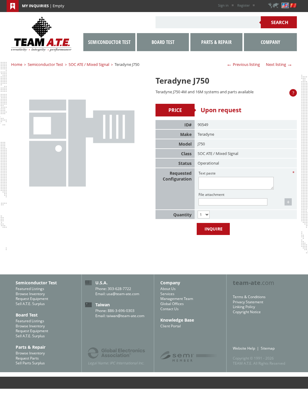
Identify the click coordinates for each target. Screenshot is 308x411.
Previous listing (243, 64)
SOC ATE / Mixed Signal (89, 64)
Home (16, 64)
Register (243, 5)
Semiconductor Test (45, 64)
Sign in (223, 5)
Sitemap (268, 348)
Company (270, 42)
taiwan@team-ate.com (125, 315)
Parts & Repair (216, 42)
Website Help (244, 348)
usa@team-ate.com (122, 293)
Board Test (163, 42)
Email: (100, 293)
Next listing (279, 64)
